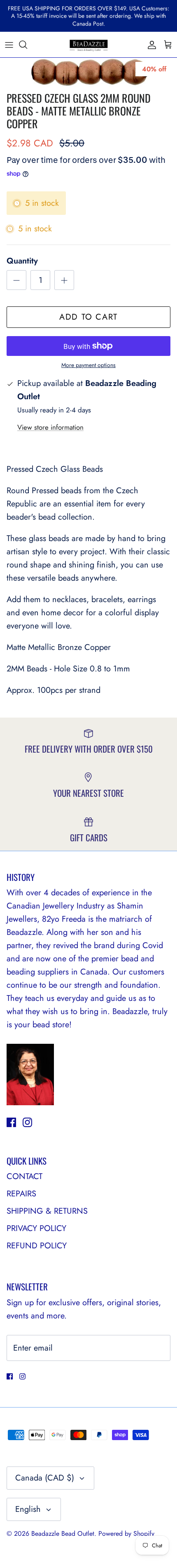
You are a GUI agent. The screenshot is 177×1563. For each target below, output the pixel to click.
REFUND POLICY (37, 1246)
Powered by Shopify (126, 1533)
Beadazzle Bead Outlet (62, 1533)
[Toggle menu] (9, 44)
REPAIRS (21, 1194)
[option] (88, 72)
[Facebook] (11, 1122)
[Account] (150, 44)
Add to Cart (88, 317)
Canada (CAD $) (44, 1478)
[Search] (27, 44)
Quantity (22, 261)
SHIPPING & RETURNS (47, 1211)
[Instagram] (27, 1122)
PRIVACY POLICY (36, 1228)
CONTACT (24, 1176)
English (28, 1509)
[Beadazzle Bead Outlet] (88, 44)
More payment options (88, 365)
